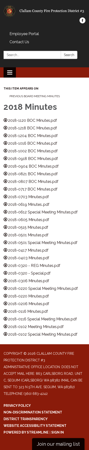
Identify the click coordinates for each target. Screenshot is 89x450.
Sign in (57, 432)
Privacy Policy (17, 406)
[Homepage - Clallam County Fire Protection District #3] (44, 11)
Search (69, 55)
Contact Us (19, 42)
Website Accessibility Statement (35, 426)
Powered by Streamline (26, 432)
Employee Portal (24, 34)
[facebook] (82, 22)
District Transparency (26, 419)
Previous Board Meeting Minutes (34, 96)
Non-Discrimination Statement (33, 412)
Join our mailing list (58, 444)
